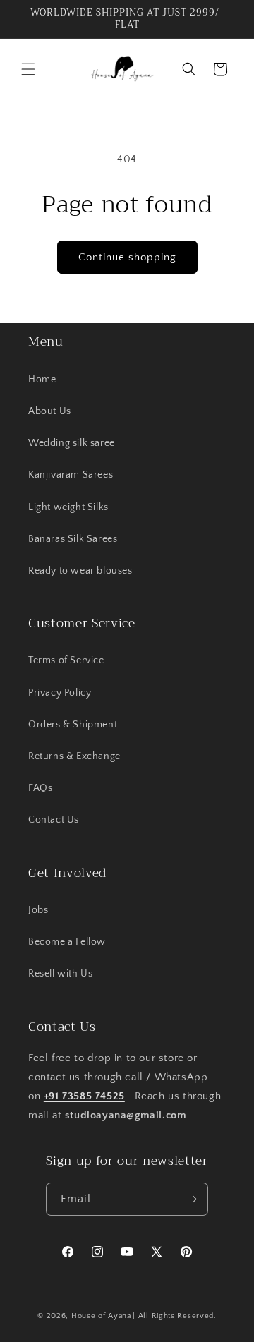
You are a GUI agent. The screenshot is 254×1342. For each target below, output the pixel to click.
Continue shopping (127, 257)
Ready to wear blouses (80, 570)
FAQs (40, 788)
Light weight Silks (68, 507)
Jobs (38, 910)
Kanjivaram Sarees (70, 474)
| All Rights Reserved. (174, 1316)
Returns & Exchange (74, 756)
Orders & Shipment (72, 724)
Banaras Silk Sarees (72, 539)
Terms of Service (66, 660)
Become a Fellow (67, 942)
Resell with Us (60, 973)
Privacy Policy (59, 693)
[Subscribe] (191, 1199)
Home (42, 379)
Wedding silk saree (71, 443)
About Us (49, 411)
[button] (28, 69)
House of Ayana (101, 1316)
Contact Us (53, 820)
